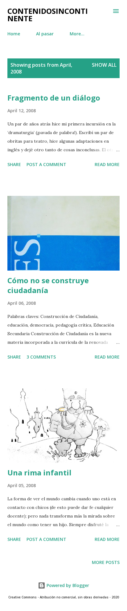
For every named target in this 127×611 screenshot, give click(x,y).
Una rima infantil (39, 472)
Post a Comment (46, 164)
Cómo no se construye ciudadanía (48, 285)
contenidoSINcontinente (47, 14)
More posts (106, 562)
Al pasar (45, 34)
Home (13, 34)
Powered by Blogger (67, 585)
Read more (107, 164)
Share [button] (14, 164)
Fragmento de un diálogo (53, 98)
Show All (104, 64)
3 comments (41, 357)
